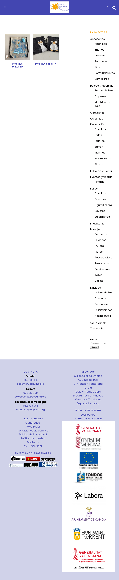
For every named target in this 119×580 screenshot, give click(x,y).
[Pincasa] (18, 460)
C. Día (88, 387)
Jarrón (99, 147)
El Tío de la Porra (101, 171)
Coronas (100, 298)
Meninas (100, 152)
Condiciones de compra (32, 430)
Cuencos (100, 240)
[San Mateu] (31, 466)
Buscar (93, 339)
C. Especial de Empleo (88, 376)
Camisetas (97, 113)
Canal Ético (32, 422)
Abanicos (101, 44)
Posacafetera (103, 257)
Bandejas (101, 234)
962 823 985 (30, 405)
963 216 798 (30, 393)
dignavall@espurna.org (30, 409)
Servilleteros (102, 269)
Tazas (98, 275)
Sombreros (102, 79)
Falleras (100, 141)
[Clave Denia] (48, 460)
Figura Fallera (103, 205)
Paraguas (101, 61)
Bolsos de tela (104, 90)
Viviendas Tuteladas (88, 399)
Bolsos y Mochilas (101, 85)
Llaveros (100, 55)
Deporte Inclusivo (88, 403)
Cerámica (96, 118)
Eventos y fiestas (101, 177)
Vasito (99, 281)
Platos (99, 164)
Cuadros (100, 129)
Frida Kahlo (97, 223)
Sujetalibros (102, 217)
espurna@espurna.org (30, 384)
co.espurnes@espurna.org (30, 396)
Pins (97, 67)
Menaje (95, 229)
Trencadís (96, 328)
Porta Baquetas (105, 73)
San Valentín (98, 322)
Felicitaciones (103, 310)
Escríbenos (88, 414)
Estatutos (33, 442)
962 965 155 (31, 380)
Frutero (99, 246)
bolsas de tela (104, 292)
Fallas (98, 135)
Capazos (100, 96)
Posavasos (102, 263)
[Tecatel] (33, 460)
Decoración (97, 124)
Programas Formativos (88, 395)
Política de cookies (33, 438)
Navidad (95, 287)
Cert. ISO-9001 (33, 446)
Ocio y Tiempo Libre (88, 391)
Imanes (99, 49)
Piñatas (99, 182)
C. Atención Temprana (88, 383)
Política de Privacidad (33, 434)
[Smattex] (16, 466)
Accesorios (97, 39)
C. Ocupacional (88, 379)
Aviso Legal (33, 426)
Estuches (100, 199)
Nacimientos (103, 158)
